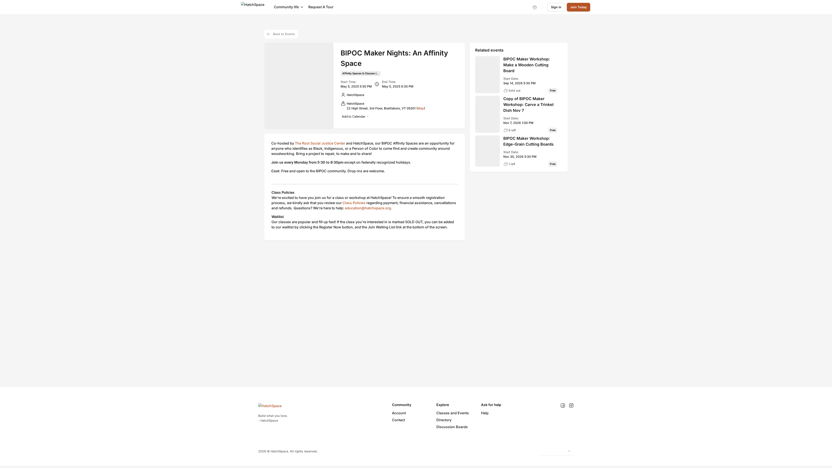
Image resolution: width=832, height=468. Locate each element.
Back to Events (284, 34)
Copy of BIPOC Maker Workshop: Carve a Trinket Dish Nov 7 (528, 104)
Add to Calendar (353, 116)
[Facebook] (562, 405)
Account (399, 413)
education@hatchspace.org (368, 208)
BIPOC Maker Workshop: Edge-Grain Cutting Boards (528, 141)
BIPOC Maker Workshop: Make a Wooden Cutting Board (526, 65)
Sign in (556, 7)
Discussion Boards (452, 427)
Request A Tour (320, 7)
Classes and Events (452, 413)
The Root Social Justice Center (320, 143)
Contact (398, 420)
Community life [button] (286, 7)
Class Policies (354, 203)
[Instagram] (571, 405)
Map (421, 108)
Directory (444, 420)
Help (485, 413)
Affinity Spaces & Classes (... (360, 73)
